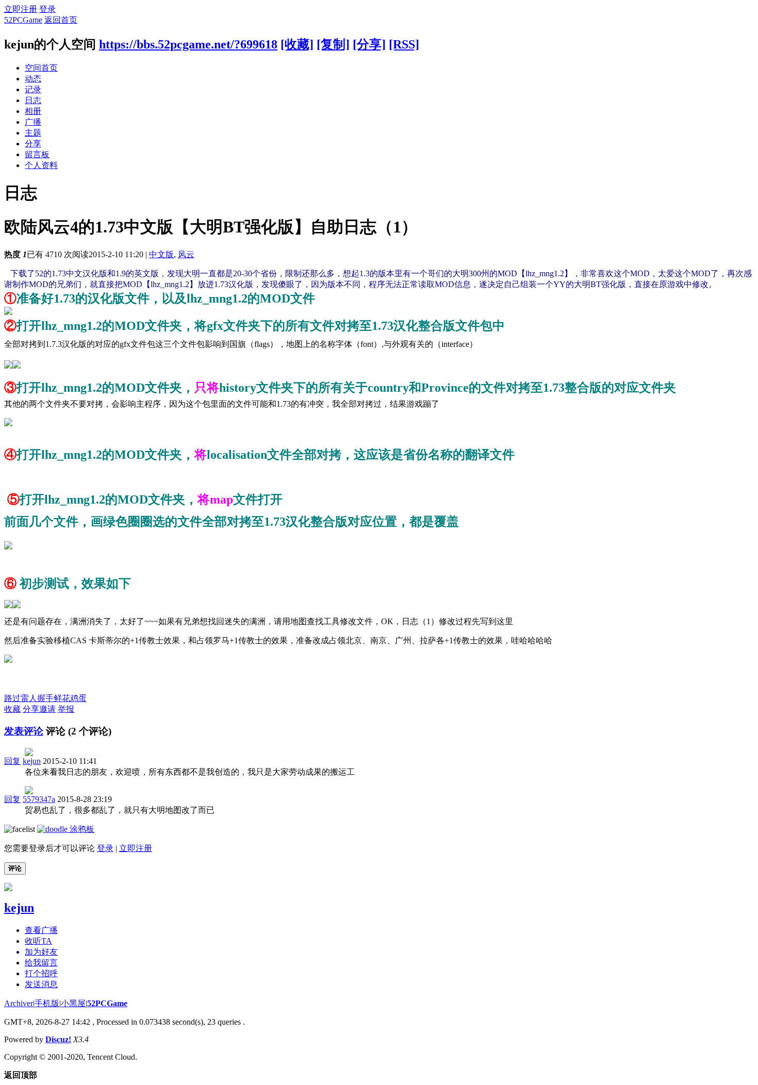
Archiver (18, 1003)
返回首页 (60, 19)
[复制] (333, 44)
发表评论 (23, 731)
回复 (12, 761)
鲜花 (62, 698)
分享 (33, 143)
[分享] (369, 44)
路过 (12, 698)
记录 (33, 89)
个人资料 (41, 165)
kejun (32, 761)
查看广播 (41, 930)
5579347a (39, 799)
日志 (33, 100)
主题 (33, 132)
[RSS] (404, 44)
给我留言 (41, 962)
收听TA (38, 941)
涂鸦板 (81, 829)
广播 (33, 122)
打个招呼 (41, 973)
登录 (47, 9)
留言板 (37, 154)
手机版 (47, 1003)
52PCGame (23, 19)
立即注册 (20, 9)
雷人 (29, 698)
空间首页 (41, 67)
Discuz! (58, 1039)
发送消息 (41, 984)
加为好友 (41, 951)
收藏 (12, 709)
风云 (186, 254)
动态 (33, 78)
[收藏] (297, 44)
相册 (33, 111)
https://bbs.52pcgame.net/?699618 (188, 44)
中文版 (161, 254)
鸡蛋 (78, 698)
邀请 (47, 709)
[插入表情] (19, 829)
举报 (66, 709)
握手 (45, 698)
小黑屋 (73, 1003)
